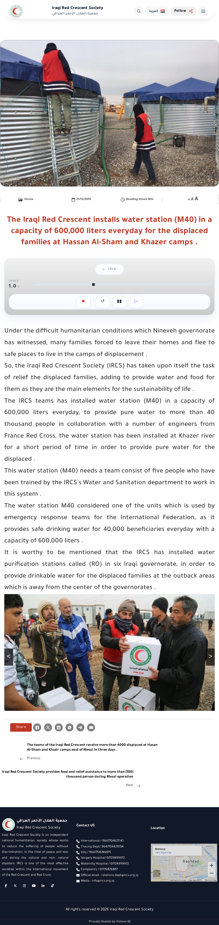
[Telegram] (80, 727)
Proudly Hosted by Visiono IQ (109, 921)
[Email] (91, 727)
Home (28, 199)
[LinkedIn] (59, 727)
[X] (48, 727)
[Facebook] (37, 727)
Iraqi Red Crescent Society (77, 8)
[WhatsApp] (69, 727)
